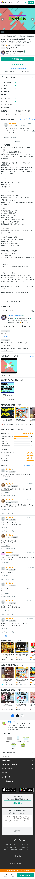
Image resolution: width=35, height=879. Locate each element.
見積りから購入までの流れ (18, 68)
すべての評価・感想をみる (27, 119)
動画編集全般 (30, 36)
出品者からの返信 (9, 137)
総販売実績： (10, 54)
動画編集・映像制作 (12, 36)
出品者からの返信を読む (7, 495)
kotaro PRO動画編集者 (15, 316)
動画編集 (22, 36)
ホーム (3, 36)
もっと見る (31, 356)
